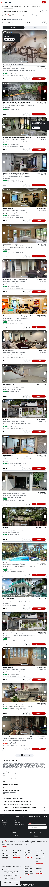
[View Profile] (7, 32)
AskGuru (4, 853)
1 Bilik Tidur (9, 786)
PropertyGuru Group (7, 820)
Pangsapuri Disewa (28, 854)
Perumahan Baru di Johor (40, 854)
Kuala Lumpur (26, 6)
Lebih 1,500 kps (13, 792)
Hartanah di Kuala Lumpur (28, 869)
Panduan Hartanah (6, 855)
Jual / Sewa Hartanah (40, 870)
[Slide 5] (25, 61)
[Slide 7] (27, 61)
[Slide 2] (22, 61)
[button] (4, 19)
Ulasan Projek (5, 857)
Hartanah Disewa (28, 850)
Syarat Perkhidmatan (21, 883)
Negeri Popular (27, 866)
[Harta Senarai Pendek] (45, 32)
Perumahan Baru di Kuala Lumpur (40, 857)
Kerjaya (3, 825)
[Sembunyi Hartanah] (42, 32)
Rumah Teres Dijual (17, 855)
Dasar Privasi (29, 883)
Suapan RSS (38, 871)
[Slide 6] (26, 61)
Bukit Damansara (7, 773)
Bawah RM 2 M (13, 779)
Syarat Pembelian (37, 883)
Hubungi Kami (18, 820)
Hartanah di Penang (28, 873)
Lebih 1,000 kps (6, 792)
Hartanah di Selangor (28, 871)
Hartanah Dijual (17, 850)
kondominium (38, 764)
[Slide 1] (21, 61)
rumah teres (32, 764)
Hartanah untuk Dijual (15, 6)
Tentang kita (4, 822)
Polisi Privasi (14, 875)
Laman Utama (5, 6)
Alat (37, 866)
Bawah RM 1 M (6, 779)
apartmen (43, 764)
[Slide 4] (24, 61)
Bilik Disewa (26, 855)
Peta (36, 27)
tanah (13, 765)
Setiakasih (14, 773)
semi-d (4, 765)
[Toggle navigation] (47, 2)
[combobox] (22, 11)
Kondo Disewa (27, 852)
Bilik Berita (17, 822)
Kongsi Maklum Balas (19, 824)
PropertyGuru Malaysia (5, 851)
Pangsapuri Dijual (17, 854)
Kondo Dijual (16, 852)
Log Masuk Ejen (39, 868)
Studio (4, 786)
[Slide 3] (23, 61)
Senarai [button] (14, 27)
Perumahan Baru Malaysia (39, 851)
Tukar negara (31, 821)
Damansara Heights (35, 6)
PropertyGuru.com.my (6, 840)
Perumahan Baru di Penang (40, 861)
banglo (8, 765)
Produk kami (4, 824)
